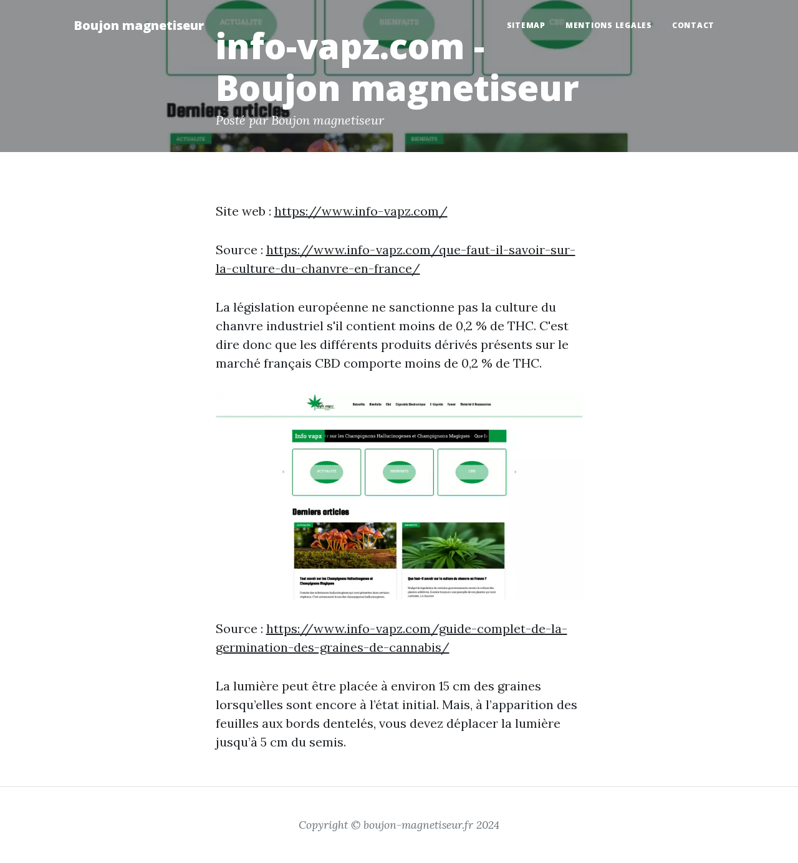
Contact (693, 25)
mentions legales (608, 25)
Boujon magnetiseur (139, 25)
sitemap (526, 25)
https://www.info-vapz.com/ (361, 211)
